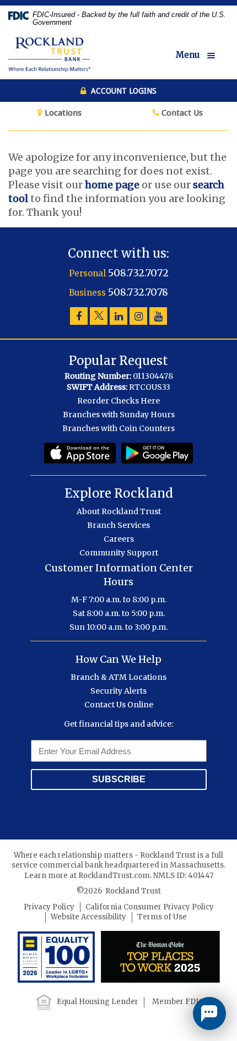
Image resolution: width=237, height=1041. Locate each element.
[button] (202, 56)
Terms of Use (162, 917)
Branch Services (118, 525)
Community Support (118, 553)
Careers (119, 539)
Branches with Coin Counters (118, 428)
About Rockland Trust (119, 511)
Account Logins (123, 90)
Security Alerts (118, 691)
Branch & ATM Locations (118, 677)
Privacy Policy (49, 907)
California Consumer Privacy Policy (149, 907)
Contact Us (181, 113)
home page (112, 184)
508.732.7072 (138, 272)
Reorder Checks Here (118, 401)
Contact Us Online (118, 705)
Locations (62, 113)
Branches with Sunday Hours (119, 414)
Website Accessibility (88, 917)
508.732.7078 (138, 292)
